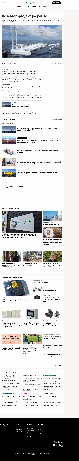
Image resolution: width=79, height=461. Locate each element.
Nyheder (19, 6)
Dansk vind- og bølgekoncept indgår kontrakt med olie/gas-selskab (22, 105)
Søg (3, 2)
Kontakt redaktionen (42, 426)
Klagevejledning (30, 432)
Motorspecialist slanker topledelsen (10, 383)
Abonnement (19, 426)
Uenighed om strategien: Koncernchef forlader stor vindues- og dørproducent (32, 380)
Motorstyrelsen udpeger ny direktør (52, 378)
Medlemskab (19, 429)
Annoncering (19, 431)
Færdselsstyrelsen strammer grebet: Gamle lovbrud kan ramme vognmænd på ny (52, 388)
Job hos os (40, 431)
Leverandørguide (42, 6)
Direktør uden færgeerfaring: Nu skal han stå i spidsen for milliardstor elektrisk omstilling (32, 398)
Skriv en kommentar (57, 119)
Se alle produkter (20, 433)
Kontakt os (40, 429)
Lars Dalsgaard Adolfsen (10, 63)
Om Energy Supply (42, 433)
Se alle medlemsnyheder (57, 365)
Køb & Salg (26, 6)
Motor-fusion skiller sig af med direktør (32, 402)
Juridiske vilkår (30, 430)
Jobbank (34, 6)
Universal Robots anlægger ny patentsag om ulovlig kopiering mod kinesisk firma (11, 388)
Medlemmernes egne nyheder (12, 277)
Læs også (14, 102)
